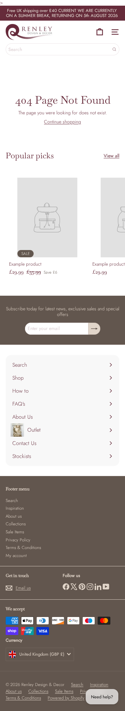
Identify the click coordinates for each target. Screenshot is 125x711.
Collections (16, 524)
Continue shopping (62, 121)
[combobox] (62, 49)
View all (111, 156)
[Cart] (99, 32)
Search (12, 500)
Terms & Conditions (23, 547)
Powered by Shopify (66, 698)
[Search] (114, 49)
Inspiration (15, 508)
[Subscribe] (94, 329)
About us (14, 516)
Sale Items (15, 532)
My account (16, 555)
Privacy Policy (18, 540)
